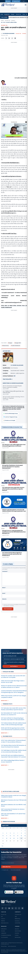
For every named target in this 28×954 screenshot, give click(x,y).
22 (21, 838)
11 (6, 835)
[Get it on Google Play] (9, 892)
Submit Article (18, 931)
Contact (16, 935)
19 (10, 838)
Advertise (17, 933)
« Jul (2, 846)
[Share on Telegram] (15, 38)
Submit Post (17, 1)
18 (6, 838)
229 (14, 376)
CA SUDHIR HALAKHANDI (8, 33)
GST (2, 916)
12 (10, 835)
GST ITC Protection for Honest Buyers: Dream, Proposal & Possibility (12, 386)
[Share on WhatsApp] (12, 38)
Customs (3, 918)
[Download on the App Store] (19, 892)
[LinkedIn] (12, 908)
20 (14, 838)
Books (8, 1)
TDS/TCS (3, 920)
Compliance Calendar (6, 935)
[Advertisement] (14, 61)
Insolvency (17, 920)
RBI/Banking (17, 918)
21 (17, 838)
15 (21, 835)
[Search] (26, 14)
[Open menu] (25, 5)
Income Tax (6, 14)
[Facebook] (2, 908)
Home (2, 14)
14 (17, 835)
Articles (13, 20)
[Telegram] (22, 908)
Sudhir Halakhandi (16, 345)
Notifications (4, 928)
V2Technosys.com (5, 944)
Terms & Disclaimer (12, 946)
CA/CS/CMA (17, 923)
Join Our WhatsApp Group (11, 413)
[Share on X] (6, 38)
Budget (12, 14)
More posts (4, 700)
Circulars (3, 931)
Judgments (3, 933)
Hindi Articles (6, 345)
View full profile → (8, 379)
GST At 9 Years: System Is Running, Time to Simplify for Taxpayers (13, 397)
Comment (5, 571)
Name (4, 587)
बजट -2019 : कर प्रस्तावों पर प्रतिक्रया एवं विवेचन (13, 28)
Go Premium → (14, 666)
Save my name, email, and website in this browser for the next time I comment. (15, 605)
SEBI (16, 916)
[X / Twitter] (5, 908)
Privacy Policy (4, 946)
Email (4, 593)
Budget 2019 (18, 342)
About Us (17, 928)
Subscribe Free (6, 866)
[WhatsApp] (19, 908)
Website (4, 599)
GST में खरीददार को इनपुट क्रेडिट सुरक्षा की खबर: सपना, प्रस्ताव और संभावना (13, 392)
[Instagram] (15, 908)
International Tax (4, 923)
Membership (18, 937)
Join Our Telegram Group (11, 417)
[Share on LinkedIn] (9, 38)
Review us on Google (10, 420)
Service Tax (18, 14)
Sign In (23, 1)
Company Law (18, 914)
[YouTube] (9, 908)
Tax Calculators (4, 937)
